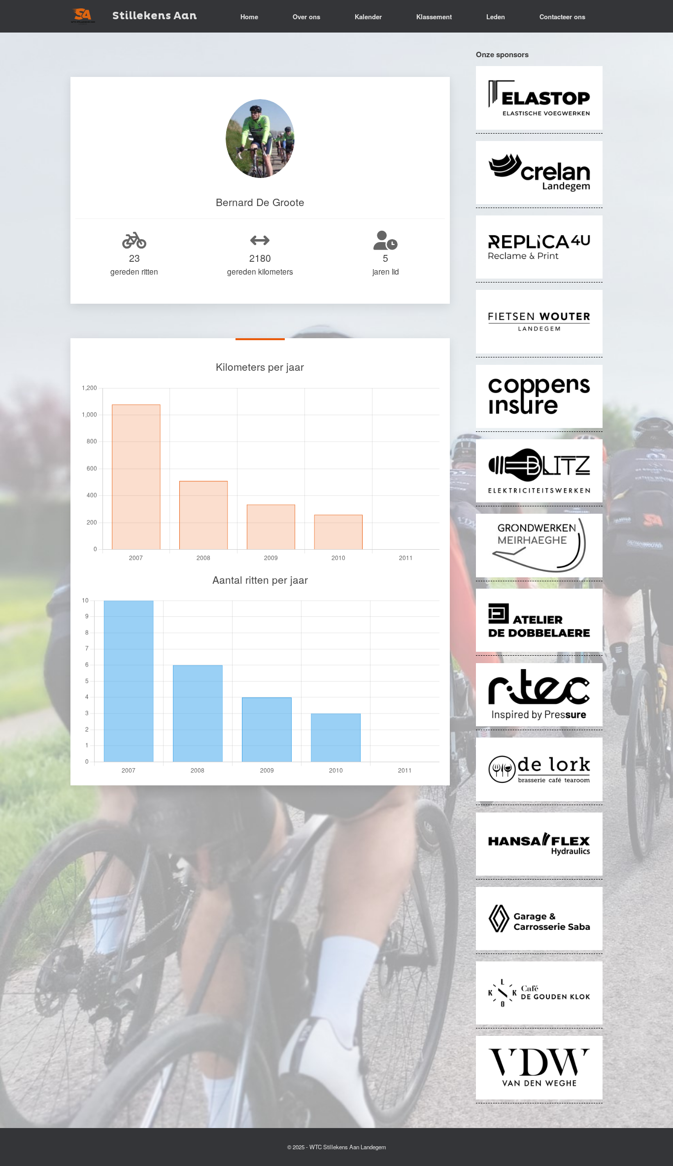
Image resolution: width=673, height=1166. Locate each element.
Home (249, 16)
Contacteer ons (562, 16)
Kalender (368, 16)
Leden (495, 16)
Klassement (434, 16)
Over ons (306, 16)
